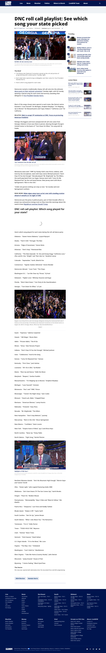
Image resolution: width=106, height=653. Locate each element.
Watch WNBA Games (76, 638)
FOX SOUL (7, 606)
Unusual (56, 623)
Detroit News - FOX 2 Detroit (76, 600)
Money (24, 619)
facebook (90, 649)
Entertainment (25, 613)
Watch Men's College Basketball (76, 632)
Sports (23, 607)
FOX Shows (8, 607)
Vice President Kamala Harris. (34, 96)
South (56, 594)
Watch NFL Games (75, 621)
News (23, 594)
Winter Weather (9, 621)
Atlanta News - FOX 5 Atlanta (59, 597)
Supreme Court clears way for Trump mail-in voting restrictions (83, 63)
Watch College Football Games (76, 624)
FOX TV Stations (29, 28)
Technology (41, 625)
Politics (23, 602)
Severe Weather (9, 623)
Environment (8, 627)
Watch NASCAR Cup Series (77, 628)
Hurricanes (8, 625)
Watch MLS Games (75, 640)
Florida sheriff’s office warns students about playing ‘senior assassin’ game (75, 99)
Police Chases (25, 606)
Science (40, 619)
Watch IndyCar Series (76, 630)
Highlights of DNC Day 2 (21, 471)
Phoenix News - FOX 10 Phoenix (93, 597)
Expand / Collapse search (100, 3)
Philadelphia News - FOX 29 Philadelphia (45, 600)
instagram (93, 649)
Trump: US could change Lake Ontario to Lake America (75, 106)
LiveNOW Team (91, 625)
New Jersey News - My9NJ (44, 606)
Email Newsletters (91, 627)
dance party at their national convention (28, 91)
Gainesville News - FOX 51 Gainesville (60, 607)
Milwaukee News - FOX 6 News (77, 605)
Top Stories (24, 596)
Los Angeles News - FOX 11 (93, 600)
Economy (24, 621)
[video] (87, 92)
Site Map (89, 629)
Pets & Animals (58, 625)
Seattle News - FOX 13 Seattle (92, 607)
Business (24, 623)
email (99, 649)
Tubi (6, 604)
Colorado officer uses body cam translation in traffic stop (75, 91)
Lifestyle (24, 611)
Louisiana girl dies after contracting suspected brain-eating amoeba (84, 56)
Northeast (41, 594)
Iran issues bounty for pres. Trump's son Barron (74, 113)
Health (23, 609)
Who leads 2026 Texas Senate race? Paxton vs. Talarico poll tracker (75, 84)
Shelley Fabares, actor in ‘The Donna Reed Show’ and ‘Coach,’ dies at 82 (84, 49)
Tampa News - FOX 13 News (60, 603)
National (24, 598)
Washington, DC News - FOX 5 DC (44, 603)
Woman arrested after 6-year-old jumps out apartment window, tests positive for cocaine (83, 41)
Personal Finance (26, 625)
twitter (96, 649)
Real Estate (24, 629)
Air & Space (41, 621)
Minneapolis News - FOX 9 (77, 603)
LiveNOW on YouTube (10, 598)
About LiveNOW (92, 619)
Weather (8, 619)
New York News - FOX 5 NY (44, 597)
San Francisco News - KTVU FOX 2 (92, 603)
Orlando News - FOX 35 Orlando (60, 600)
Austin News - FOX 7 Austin (61, 614)
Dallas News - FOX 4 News (61, 609)
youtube (87, 649)
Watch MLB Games (75, 626)
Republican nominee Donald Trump (36, 204)
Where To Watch (9, 596)
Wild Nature (41, 627)
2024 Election (37, 28)
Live (6, 594)
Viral (55, 619)
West (88, 594)
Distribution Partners (92, 623)
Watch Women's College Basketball (77, 636)
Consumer (24, 627)
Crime (23, 604)
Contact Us (89, 621)
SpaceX (40, 623)
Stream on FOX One (77, 619)
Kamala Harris (33, 578)
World (23, 600)
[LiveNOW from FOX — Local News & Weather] (10, 3)
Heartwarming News (59, 621)
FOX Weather (8, 602)
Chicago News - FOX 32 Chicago (76, 597)
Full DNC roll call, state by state (23, 62)
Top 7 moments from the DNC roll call (25, 162)
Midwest (74, 594)
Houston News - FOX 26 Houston (60, 612)
